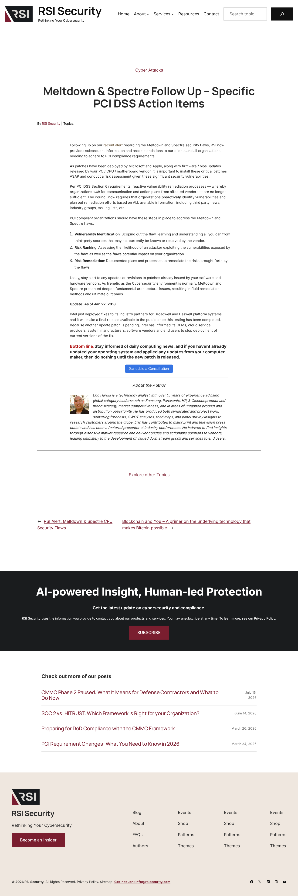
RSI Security (69, 10)
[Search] (282, 14)
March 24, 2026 (244, 744)
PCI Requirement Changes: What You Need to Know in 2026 (110, 744)
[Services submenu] (172, 14)
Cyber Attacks (149, 70)
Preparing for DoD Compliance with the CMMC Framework (108, 728)
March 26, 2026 (244, 728)
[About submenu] (148, 14)
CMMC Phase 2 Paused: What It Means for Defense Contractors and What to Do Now (130, 695)
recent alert (113, 145)
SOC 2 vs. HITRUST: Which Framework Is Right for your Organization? (120, 713)
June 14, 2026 (245, 713)
